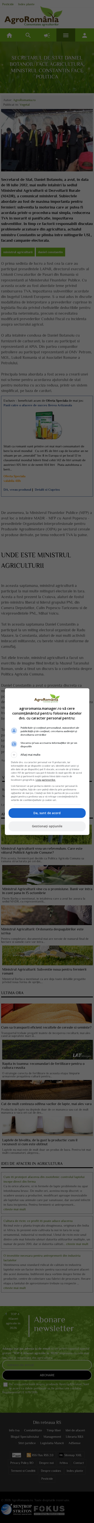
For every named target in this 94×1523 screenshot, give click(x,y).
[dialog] (47, 761)
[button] (47, 755)
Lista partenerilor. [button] (46, 779)
